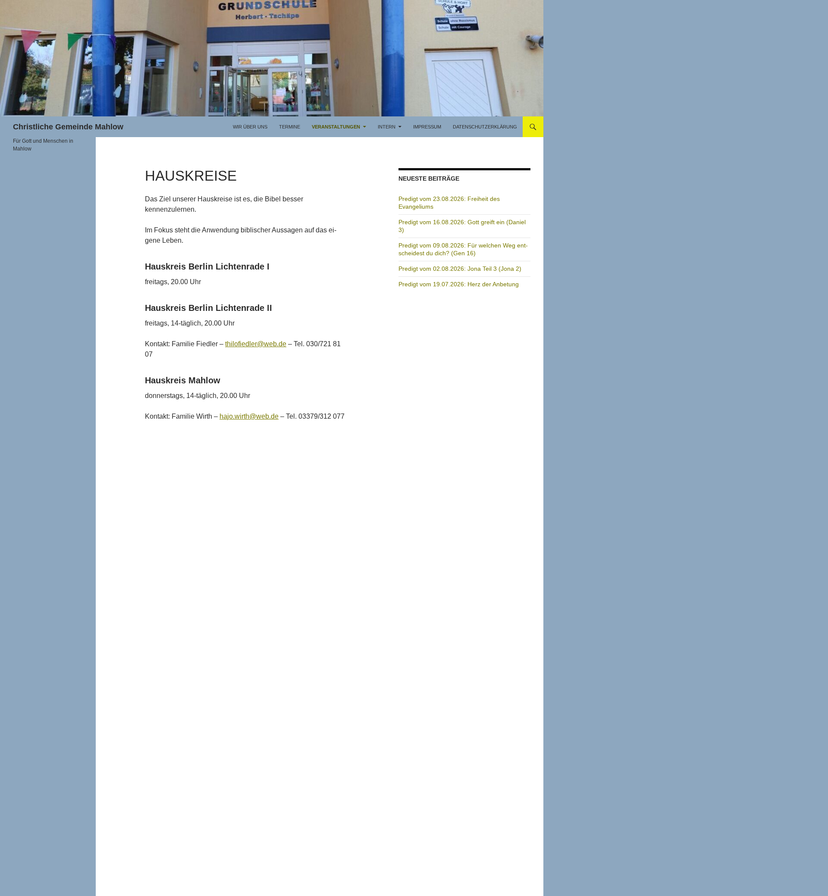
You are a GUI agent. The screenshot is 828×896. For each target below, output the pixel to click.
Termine (289, 126)
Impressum (427, 126)
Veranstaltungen (336, 126)
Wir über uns (250, 126)
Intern (386, 126)
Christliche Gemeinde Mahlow (68, 126)
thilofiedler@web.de (255, 344)
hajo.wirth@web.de (249, 416)
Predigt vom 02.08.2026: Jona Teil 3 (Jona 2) (459, 268)
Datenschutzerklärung (485, 126)
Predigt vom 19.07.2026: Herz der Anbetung (458, 284)
